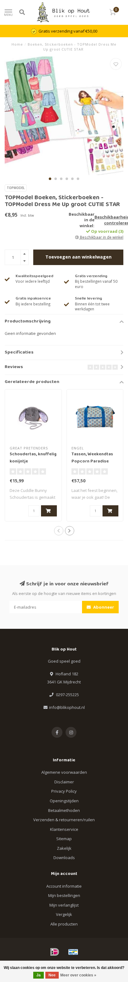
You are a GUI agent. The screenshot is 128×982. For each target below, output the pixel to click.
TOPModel (16, 188)
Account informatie (64, 886)
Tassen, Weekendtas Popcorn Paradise (92, 458)
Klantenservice (64, 829)
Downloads (64, 857)
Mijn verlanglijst (64, 905)
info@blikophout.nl (67, 707)
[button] (50, 179)
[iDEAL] (54, 952)
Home (17, 44)
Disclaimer (64, 782)
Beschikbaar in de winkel (101, 237)
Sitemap (64, 838)
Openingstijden (64, 801)
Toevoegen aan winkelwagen (78, 257)
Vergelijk (64, 914)
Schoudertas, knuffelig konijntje (33, 458)
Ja (38, 975)
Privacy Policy (64, 791)
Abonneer (103, 607)
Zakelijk (64, 848)
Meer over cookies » (78, 975)
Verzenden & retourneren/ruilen (64, 819)
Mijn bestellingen (64, 895)
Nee (52, 975)
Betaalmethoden (64, 810)
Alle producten (64, 924)
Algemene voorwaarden (64, 772)
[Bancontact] (73, 952)
